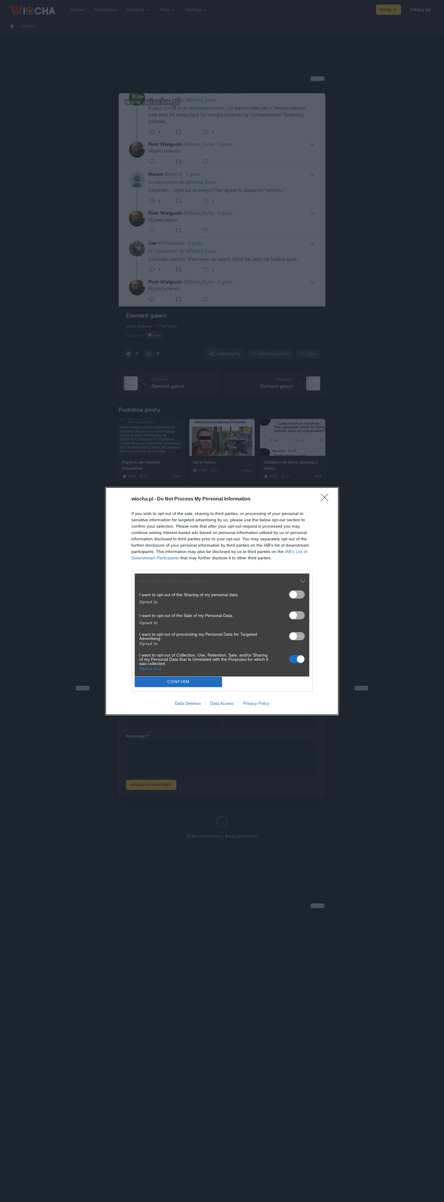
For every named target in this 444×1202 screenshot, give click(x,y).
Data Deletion (188, 703)
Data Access (222, 703)
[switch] (297, 594)
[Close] (326, 499)
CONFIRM (178, 681)
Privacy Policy (256, 703)
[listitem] (222, 581)
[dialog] (222, 601)
